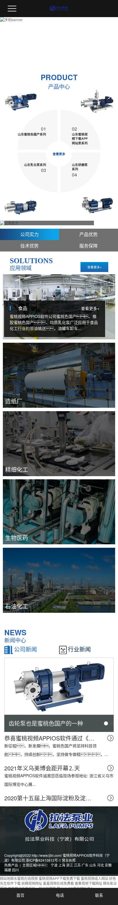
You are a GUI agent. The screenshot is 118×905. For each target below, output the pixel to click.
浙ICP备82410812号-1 (43, 860)
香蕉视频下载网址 (88, 883)
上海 (61, 865)
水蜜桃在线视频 (26, 878)
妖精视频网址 (31, 883)
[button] (106, 723)
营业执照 (69, 860)
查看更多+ (94, 267)
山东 (92, 865)
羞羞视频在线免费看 (58, 883)
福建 (7, 869)
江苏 (77, 865)
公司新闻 (25, 649)
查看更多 (59, 154)
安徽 (108, 865)
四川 (15, 869)
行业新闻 (79, 649)
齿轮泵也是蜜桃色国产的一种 (46, 723)
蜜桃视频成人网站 (94, 878)
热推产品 (11, 865)
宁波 (54, 865)
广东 (85, 865)
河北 (100, 865)
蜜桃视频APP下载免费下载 (59, 878)
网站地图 (7, 878)
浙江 (69, 865)
